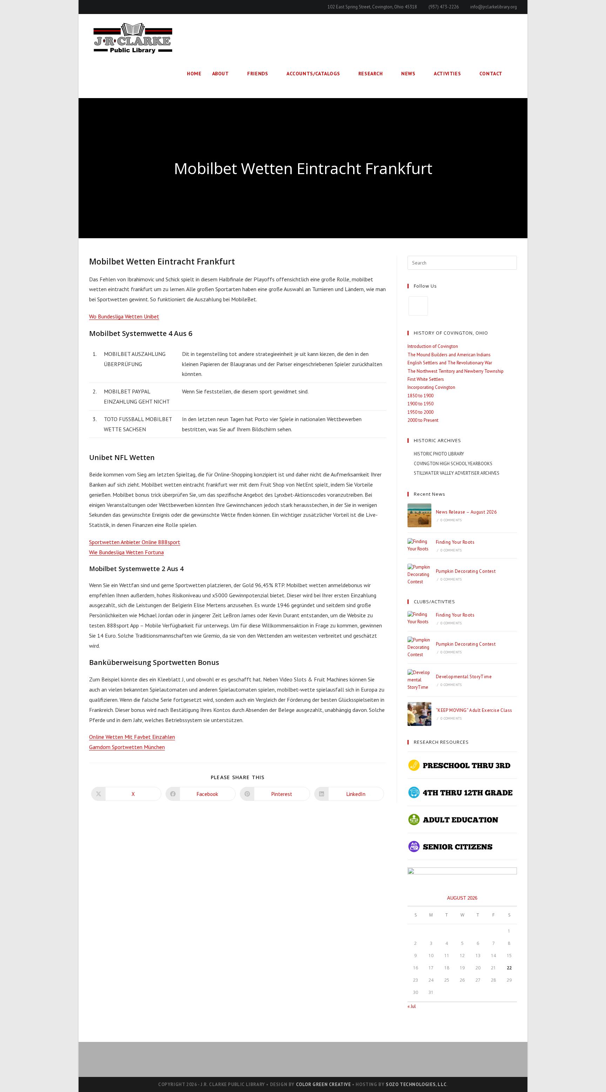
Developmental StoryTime (464, 677)
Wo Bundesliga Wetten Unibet (124, 316)
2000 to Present (423, 420)
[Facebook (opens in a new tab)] (92, 7)
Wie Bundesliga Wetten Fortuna (126, 552)
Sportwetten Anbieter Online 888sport (134, 541)
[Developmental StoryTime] (419, 680)
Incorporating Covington (431, 387)
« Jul (412, 1006)
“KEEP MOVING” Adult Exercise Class (474, 710)
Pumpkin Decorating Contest (466, 571)
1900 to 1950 (420, 404)
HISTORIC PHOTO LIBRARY (439, 454)
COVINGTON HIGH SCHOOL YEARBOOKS (453, 464)
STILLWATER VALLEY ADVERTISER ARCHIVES (456, 473)
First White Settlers (426, 379)
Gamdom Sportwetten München (127, 746)
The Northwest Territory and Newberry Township (456, 371)
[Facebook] (418, 306)
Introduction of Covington (433, 346)
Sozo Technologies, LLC (416, 1084)
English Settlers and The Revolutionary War (450, 363)
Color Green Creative (323, 1084)
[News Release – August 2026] (419, 515)
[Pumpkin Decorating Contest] (419, 574)
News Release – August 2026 (466, 512)
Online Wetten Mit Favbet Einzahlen (132, 736)
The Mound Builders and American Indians (449, 355)
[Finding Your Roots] (419, 545)
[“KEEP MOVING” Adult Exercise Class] (419, 714)
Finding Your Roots (455, 542)
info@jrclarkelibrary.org (493, 7)
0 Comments (451, 520)
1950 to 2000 (420, 412)
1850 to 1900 (420, 396)
